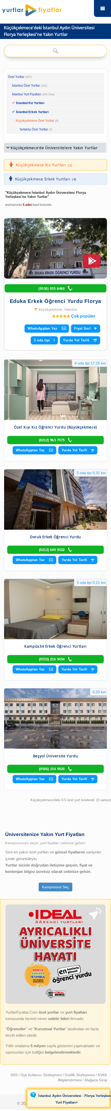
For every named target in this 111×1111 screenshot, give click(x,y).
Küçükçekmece (51, 309)
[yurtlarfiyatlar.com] (45, 9)
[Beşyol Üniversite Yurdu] (55, 718)
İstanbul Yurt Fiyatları (33, 94)
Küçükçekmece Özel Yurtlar (35, 121)
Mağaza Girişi (96, 1080)
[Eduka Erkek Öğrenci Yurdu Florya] (55, 248)
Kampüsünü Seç (55, 887)
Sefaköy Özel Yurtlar (34, 129)
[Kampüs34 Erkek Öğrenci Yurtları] (55, 609)
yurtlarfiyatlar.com (102, 8)
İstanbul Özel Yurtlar (26, 85)
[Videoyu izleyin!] (91, 263)
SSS (15, 1075)
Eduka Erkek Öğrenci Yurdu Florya (55, 301)
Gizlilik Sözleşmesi (80, 1075)
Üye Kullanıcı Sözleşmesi (42, 1075)
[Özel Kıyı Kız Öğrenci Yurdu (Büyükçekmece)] (55, 390)
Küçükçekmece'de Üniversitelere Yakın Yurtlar (54, 147)
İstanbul (71, 309)
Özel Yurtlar (16, 77)
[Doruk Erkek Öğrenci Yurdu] (55, 499)
